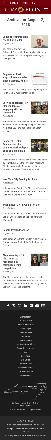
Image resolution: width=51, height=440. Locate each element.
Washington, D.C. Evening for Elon (21, 204)
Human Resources (25, 340)
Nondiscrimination (26, 367)
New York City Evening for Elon (20, 179)
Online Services (25, 332)
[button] (4, 2)
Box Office (25, 359)
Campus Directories (25, 324)
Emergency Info (25, 320)
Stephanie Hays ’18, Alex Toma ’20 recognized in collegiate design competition (13, 261)
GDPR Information (25, 371)
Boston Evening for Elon (16, 230)
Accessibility (25, 375)
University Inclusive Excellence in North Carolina (25, 435)
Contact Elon (25, 317)
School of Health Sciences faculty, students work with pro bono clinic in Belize (15, 145)
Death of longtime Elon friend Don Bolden (15, 38)
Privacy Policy (25, 363)
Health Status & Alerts (25, 344)
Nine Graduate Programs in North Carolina (25, 424)
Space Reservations (25, 348)
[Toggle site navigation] (45, 9)
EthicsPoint (25, 336)
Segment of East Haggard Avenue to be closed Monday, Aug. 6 (15, 77)
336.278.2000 (26, 405)
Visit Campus (25, 328)
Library (25, 352)
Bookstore (25, 356)
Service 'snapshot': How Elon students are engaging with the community (15, 107)
